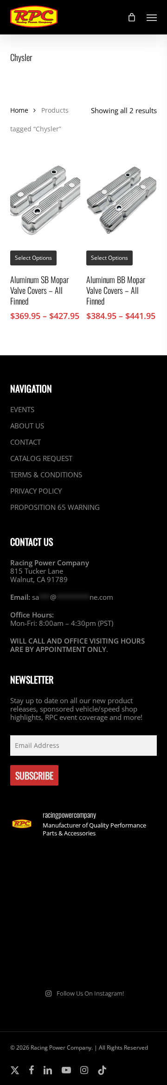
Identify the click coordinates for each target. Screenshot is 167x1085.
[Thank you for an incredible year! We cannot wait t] (121, 958)
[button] (152, 17)
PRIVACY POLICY (36, 490)
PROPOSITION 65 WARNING (55, 507)
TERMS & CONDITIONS (46, 474)
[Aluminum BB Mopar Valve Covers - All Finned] (121, 200)
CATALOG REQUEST (41, 458)
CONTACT (25, 442)
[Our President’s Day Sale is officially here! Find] (45, 913)
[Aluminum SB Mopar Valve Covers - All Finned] (45, 200)
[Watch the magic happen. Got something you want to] (45, 868)
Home (19, 110)
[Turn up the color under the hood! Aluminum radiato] (45, 958)
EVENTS (22, 409)
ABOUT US (27, 425)
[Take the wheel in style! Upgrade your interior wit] (121, 868)
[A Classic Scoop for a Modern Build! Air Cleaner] (121, 913)
